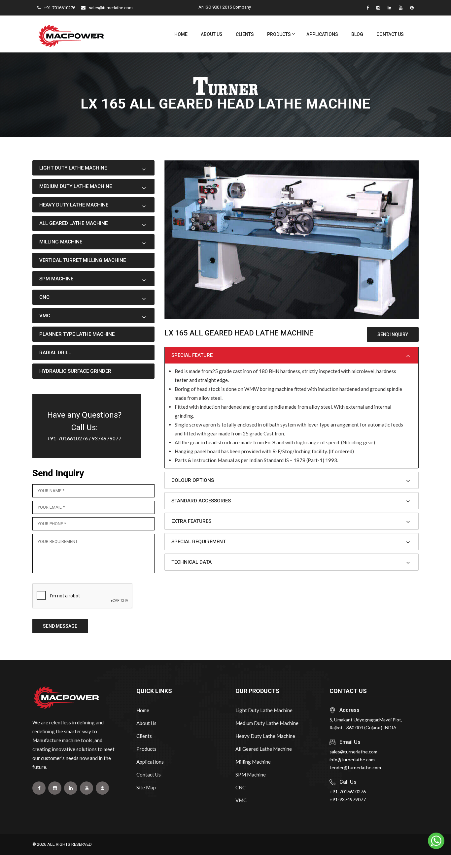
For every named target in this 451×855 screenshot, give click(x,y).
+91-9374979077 (348, 799)
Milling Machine (253, 762)
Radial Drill (55, 353)
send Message (60, 626)
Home (181, 34)
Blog (357, 34)
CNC (240, 787)
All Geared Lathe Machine (263, 749)
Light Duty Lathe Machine (264, 710)
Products (279, 34)
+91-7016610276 (67, 438)
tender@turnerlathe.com (355, 767)
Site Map (146, 787)
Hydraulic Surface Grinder (75, 371)
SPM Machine (250, 774)
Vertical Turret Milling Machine (82, 260)
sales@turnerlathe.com (353, 751)
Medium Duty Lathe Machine (266, 723)
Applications (322, 34)
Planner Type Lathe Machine (77, 334)
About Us (212, 34)
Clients (245, 34)
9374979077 (106, 438)
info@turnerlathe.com (352, 759)
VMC (241, 800)
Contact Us (390, 34)
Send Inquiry (392, 334)
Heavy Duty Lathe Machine (265, 736)
